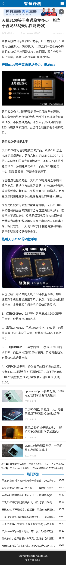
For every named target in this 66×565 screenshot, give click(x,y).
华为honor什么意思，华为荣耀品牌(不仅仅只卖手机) (36, 468)
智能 (10, 33)
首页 (4, 33)
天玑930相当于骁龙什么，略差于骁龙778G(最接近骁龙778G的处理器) (44, 413)
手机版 (37, 560)
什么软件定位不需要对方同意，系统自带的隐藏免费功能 (32, 538)
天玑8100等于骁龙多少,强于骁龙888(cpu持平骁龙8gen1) (33, 524)
